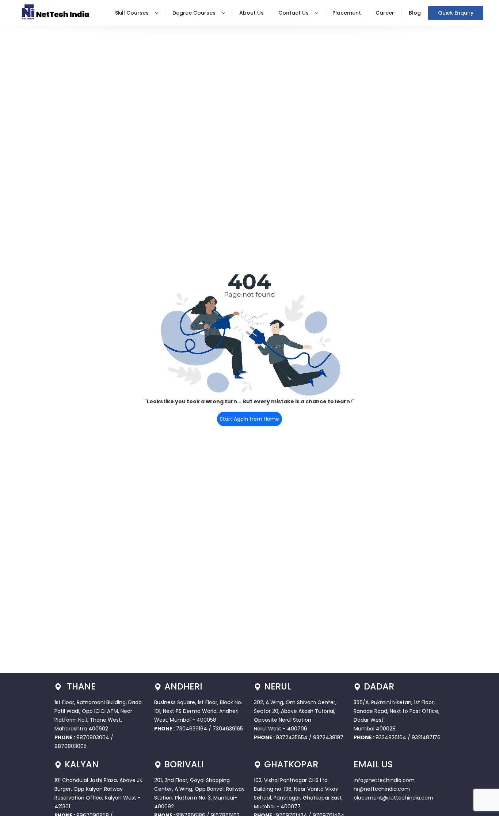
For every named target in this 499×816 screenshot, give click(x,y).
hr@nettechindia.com (382, 789)
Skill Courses (132, 12)
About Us (251, 12)
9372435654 (292, 737)
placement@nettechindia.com (393, 797)
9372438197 (328, 737)
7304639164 (192, 728)
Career (385, 12)
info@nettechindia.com (384, 780)
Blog (415, 12)
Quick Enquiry (455, 12)
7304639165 (228, 728)
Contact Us (294, 12)
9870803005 (70, 746)
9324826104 (391, 737)
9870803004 (93, 737)
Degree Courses (194, 12)
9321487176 (426, 737)
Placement (346, 12)
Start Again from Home (249, 419)
